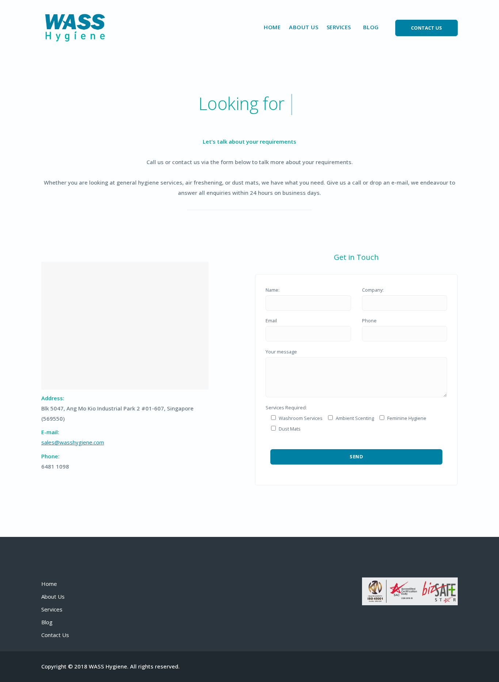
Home (272, 27)
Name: (272, 290)
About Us (303, 27)
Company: (373, 290)
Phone (369, 320)
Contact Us (55, 635)
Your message (281, 351)
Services (51, 609)
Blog (371, 27)
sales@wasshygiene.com (72, 442)
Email (271, 320)
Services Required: (286, 407)
